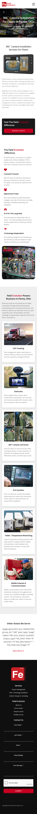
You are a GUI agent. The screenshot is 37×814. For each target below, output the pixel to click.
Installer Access (18, 715)
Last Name (17, 735)
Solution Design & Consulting (18, 696)
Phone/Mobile (18, 755)
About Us (19, 705)
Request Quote (18, 131)
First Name (17, 725)
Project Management (18, 689)
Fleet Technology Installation (18, 693)
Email (18, 745)
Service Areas (18, 708)
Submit (18, 791)
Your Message (17, 765)
